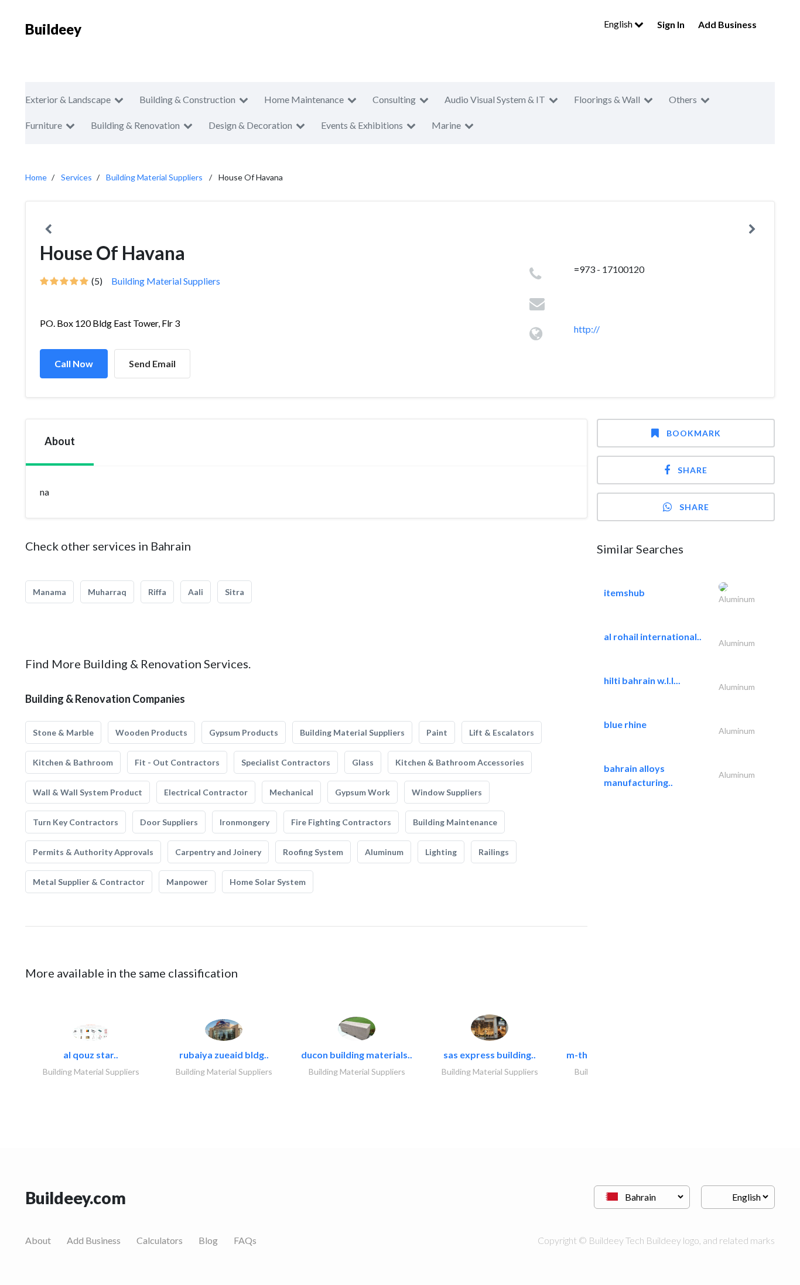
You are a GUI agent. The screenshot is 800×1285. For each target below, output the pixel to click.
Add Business (727, 24)
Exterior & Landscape (68, 99)
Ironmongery (244, 822)
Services (76, 177)
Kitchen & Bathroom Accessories (459, 762)
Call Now (73, 363)
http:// (587, 328)
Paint (436, 732)
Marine (446, 125)
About (38, 1240)
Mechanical (291, 792)
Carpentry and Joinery (218, 852)
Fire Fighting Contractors (341, 822)
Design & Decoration (250, 125)
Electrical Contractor (206, 792)
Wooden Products (151, 732)
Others (683, 99)
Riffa (157, 592)
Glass (363, 762)
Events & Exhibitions (362, 125)
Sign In (671, 24)
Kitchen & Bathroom (73, 762)
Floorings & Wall (607, 99)
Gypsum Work (362, 792)
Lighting (441, 852)
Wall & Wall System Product (87, 792)
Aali (195, 592)
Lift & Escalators (501, 732)
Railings (493, 852)
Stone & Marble (63, 732)
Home (36, 177)
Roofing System (313, 852)
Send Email (152, 363)
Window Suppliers (447, 792)
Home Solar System (268, 882)
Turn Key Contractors (75, 822)
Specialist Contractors (285, 762)
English (619, 23)
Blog (208, 1240)
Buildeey (53, 28)
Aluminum (384, 852)
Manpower (187, 882)
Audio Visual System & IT (495, 99)
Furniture (43, 125)
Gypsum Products (243, 732)
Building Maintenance (455, 822)
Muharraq (107, 592)
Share (692, 470)
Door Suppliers (169, 822)
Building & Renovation (135, 125)
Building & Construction (187, 99)
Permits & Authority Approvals (93, 852)
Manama (49, 592)
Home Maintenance (304, 99)
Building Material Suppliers (154, 177)
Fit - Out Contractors (177, 762)
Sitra (234, 592)
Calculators (159, 1240)
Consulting (394, 99)
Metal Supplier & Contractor (89, 882)
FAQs (245, 1240)
